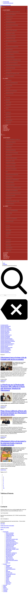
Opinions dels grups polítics (13, 65)
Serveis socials (9, 93)
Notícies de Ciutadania (6, 328)
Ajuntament (6, 10)
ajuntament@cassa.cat (8, 3)
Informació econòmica (12, 62)
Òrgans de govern (10, 68)
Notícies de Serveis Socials (6, 347)
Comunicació (9, 17)
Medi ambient (9, 120)
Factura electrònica (11, 41)
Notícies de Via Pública (6, 349)
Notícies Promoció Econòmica (7, 343)
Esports (8, 100)
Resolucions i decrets (11, 30)
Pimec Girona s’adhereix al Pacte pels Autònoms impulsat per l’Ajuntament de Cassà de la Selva (14, 413)
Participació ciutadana (12, 25)
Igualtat (8, 88)
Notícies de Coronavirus (6, 330)
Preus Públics (9, 49)
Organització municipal (12, 46)
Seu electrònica (10, 54)
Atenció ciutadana (11, 35)
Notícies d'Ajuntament (6, 326)
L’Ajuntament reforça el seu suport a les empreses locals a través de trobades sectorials (13, 443)
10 (3, 488)
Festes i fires (9, 85)
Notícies (5, 125)
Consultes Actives (10, 38)
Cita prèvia (6, 129)
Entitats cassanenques (12, 82)
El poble (5, 78)
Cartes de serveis (10, 57)
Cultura (8, 97)
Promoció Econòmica (11, 90)
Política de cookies (5, 527)
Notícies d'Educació (5, 332)
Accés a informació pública (13, 11)
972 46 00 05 (6, 1)
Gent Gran (8, 102)
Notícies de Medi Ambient (6, 338)
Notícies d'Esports (5, 333)
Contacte (6, 130)
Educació (8, 114)
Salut (7, 108)
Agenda (5, 127)
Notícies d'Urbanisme (5, 348)
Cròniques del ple (4, 325)
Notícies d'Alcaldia (5, 327)
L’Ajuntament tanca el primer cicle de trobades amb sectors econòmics (13, 358)
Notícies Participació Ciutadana (8, 341)
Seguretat (8, 122)
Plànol (5, 126)
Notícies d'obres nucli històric (7, 339)
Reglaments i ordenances (12, 52)
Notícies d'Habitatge (5, 336)
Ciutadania (9, 80)
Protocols (8, 70)
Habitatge (8, 117)
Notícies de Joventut (5, 337)
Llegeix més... (3, 380)
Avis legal (3, 523)
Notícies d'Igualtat (5, 351)
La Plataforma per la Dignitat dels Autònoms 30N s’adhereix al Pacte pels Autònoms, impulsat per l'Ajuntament (13, 387)
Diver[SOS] (8, 112)
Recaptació (9, 27)
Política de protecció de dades (7, 525)
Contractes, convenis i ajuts (13, 60)
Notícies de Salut (4, 346)
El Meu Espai (9, 19)
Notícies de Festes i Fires (6, 334)
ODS (7, 43)
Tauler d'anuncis (10, 76)
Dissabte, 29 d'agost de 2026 (6, 5)
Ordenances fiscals (11, 22)
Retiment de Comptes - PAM (12, 73)
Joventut (8, 105)
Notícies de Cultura (5, 331)
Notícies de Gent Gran (5, 352)
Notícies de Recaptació (6, 342)
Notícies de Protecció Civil (7, 344)
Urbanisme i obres (10, 33)
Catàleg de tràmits (11, 14)
